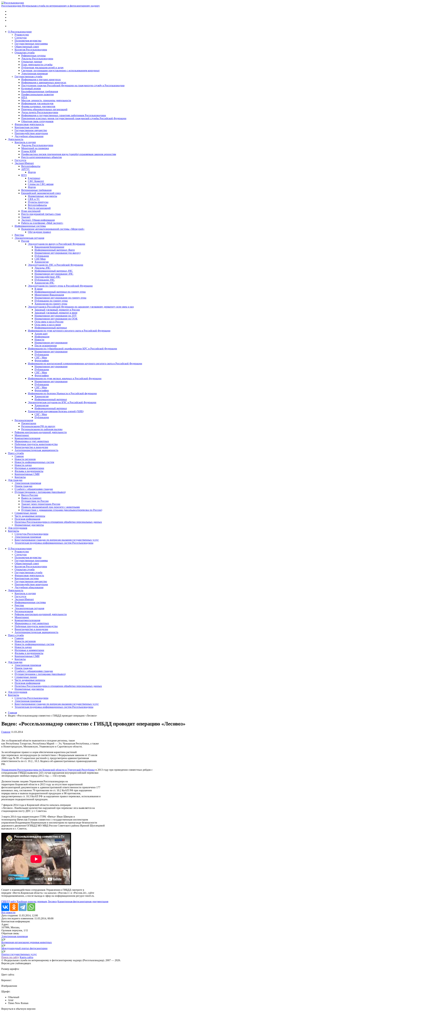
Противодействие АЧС (48, 276)
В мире (39, 288)
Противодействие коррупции (31, 133)
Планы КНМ (28, 151)
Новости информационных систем (34, 462)
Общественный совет (27, 46)
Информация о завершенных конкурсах (43, 82)
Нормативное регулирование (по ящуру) (58, 252)
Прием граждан (23, 486)
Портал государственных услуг (19, 954)
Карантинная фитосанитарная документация (82, 901)
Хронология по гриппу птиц (51, 303)
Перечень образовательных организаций (44, 109)
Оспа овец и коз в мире (48, 324)
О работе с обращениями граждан (34, 489)
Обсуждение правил (39, 232)
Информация (42, 336)
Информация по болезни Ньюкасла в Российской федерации (62, 393)
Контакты (20, 477)
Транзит (25, 217)
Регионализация (24, 420)
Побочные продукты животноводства (36, 444)
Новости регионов (25, 459)
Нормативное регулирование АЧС (54, 273)
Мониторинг (22, 435)
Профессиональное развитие (37, 94)
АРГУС (25, 169)
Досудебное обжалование (29, 136)
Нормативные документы (42, 196)
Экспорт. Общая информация (38, 220)
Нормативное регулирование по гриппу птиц (60, 297)
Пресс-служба (16, 453)
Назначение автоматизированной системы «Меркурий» (53, 229)
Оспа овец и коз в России (49, 321)
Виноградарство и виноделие (31, 447)
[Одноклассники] (14, 907)
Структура (21, 37)
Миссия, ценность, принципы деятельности (46, 100)
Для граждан (15, 480)
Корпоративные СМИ (27, 474)
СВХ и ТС (34, 199)
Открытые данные (31, 61)
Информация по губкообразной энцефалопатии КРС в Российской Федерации (72, 348)
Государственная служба (28, 76)
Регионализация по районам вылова (41, 429)
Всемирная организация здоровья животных (26, 942)
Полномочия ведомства (28, 40)
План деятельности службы (36, 64)
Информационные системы (30, 226)
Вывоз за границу (31, 498)
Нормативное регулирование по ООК (56, 318)
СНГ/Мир (40, 258)
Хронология (41, 261)
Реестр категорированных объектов (41, 157)
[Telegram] (23, 907)
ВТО (24, 175)
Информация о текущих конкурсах (41, 79)
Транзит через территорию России (40, 504)
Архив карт (41, 333)
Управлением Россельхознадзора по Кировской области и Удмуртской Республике (48, 769)
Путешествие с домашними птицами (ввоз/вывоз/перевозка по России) (61, 510)
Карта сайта (26, 957)
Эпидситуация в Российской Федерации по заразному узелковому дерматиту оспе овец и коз (81, 306)
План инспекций (31, 211)
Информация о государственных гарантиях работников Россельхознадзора (63, 115)
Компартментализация (27, 438)
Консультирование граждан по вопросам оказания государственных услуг (57, 539)
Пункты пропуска (38, 202)
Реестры (19, 235)
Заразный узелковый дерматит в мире (56, 312)
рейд (13, 901)
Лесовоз (52, 901)
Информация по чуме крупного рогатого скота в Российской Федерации (69, 330)
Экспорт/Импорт (24, 163)
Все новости (8, 912)
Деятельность (15, 139)
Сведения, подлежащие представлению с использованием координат (60, 70)
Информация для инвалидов (37, 103)
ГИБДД (5, 901)
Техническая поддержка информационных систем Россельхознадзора (54, 542)
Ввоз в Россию (29, 495)
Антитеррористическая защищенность (36, 450)
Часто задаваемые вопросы (30, 516)
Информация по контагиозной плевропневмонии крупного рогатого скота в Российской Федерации (85, 363)
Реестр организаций (39, 208)
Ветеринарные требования (36, 190)
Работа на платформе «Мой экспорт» (42, 223)
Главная (12, 712)
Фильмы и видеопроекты (29, 471)
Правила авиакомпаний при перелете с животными (50, 507)
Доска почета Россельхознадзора (39, 112)
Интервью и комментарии (29, 468)
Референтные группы (33, 55)
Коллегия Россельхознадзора (31, 49)
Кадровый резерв (31, 88)
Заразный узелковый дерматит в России (57, 309)
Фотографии (42, 360)
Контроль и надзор (25, 142)
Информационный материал (51, 327)
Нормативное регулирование (51, 342)
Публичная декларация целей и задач (42, 67)
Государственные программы (31, 43)
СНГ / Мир (41, 357)
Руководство (22, 34)
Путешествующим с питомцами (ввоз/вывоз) (40, 492)
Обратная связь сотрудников (37, 121)
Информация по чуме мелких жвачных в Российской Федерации (64, 378)
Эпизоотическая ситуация (29, 238)
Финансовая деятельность (29, 124)
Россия (25, 241)
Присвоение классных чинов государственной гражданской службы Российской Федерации (73, 118)
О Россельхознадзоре (20, 31)
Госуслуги (20, 160)
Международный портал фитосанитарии (24, 948)
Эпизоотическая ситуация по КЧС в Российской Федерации (62, 402)
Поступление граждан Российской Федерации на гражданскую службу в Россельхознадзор (73, 85)
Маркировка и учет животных (32, 441)
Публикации (42, 255)
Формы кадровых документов (38, 106)
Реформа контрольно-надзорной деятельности (41, 432)
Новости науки (23, 465)
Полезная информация (27, 519)
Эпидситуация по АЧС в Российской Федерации (55, 264)
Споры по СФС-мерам (40, 184)
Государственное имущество (31, 130)
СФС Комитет (36, 181)
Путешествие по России (35, 501)
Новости (39, 339)
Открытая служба (25, 52)
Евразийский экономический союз (41, 193)
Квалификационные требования (39, 91)
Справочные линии (26, 513)
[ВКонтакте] (5, 907)
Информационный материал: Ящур (55, 249)
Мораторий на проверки (35, 148)
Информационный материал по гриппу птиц (60, 291)
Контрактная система (27, 127)
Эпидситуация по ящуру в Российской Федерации (56, 243)
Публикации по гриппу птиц (51, 300)
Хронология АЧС (44, 282)
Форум (32, 172)
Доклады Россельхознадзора (37, 58)
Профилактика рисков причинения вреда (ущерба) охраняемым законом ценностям (68, 154)
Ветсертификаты (30, 166)
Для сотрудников (17, 528)
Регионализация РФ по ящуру (38, 426)
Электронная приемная (34, 73)
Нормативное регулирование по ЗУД (55, 315)
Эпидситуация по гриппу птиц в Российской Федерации (60, 285)
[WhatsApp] (31, 907)
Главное (19, 456)
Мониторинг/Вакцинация (49, 294)
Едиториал (34, 178)
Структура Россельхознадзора (31, 533)
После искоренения (46, 345)
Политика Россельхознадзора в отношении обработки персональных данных (58, 522)
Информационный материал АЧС (54, 270)
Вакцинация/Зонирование (49, 246)
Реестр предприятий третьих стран (41, 214)
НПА (24, 97)
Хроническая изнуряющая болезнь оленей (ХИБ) (56, 411)
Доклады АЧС (42, 267)
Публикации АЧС (45, 279)
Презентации (28, 423)
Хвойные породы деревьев (31, 901)
